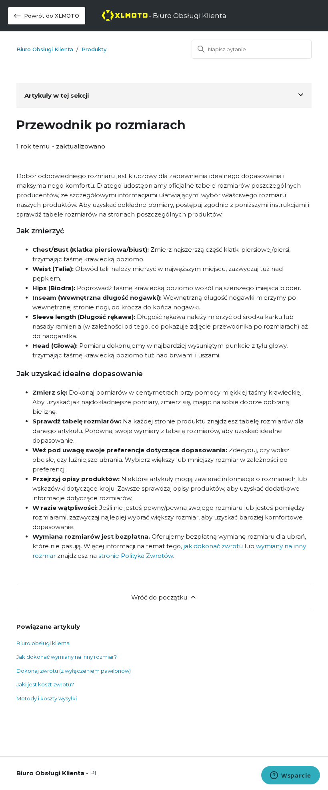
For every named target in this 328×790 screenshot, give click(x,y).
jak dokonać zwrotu (213, 546)
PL (94, 773)
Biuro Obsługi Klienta (44, 49)
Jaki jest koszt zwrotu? (45, 684)
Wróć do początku (159, 597)
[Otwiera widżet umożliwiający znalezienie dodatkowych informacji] (290, 776)
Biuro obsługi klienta (43, 643)
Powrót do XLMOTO (51, 15)
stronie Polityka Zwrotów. (136, 555)
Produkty (94, 49)
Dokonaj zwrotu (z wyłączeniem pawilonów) (73, 671)
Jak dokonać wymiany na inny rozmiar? (66, 657)
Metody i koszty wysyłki (46, 698)
